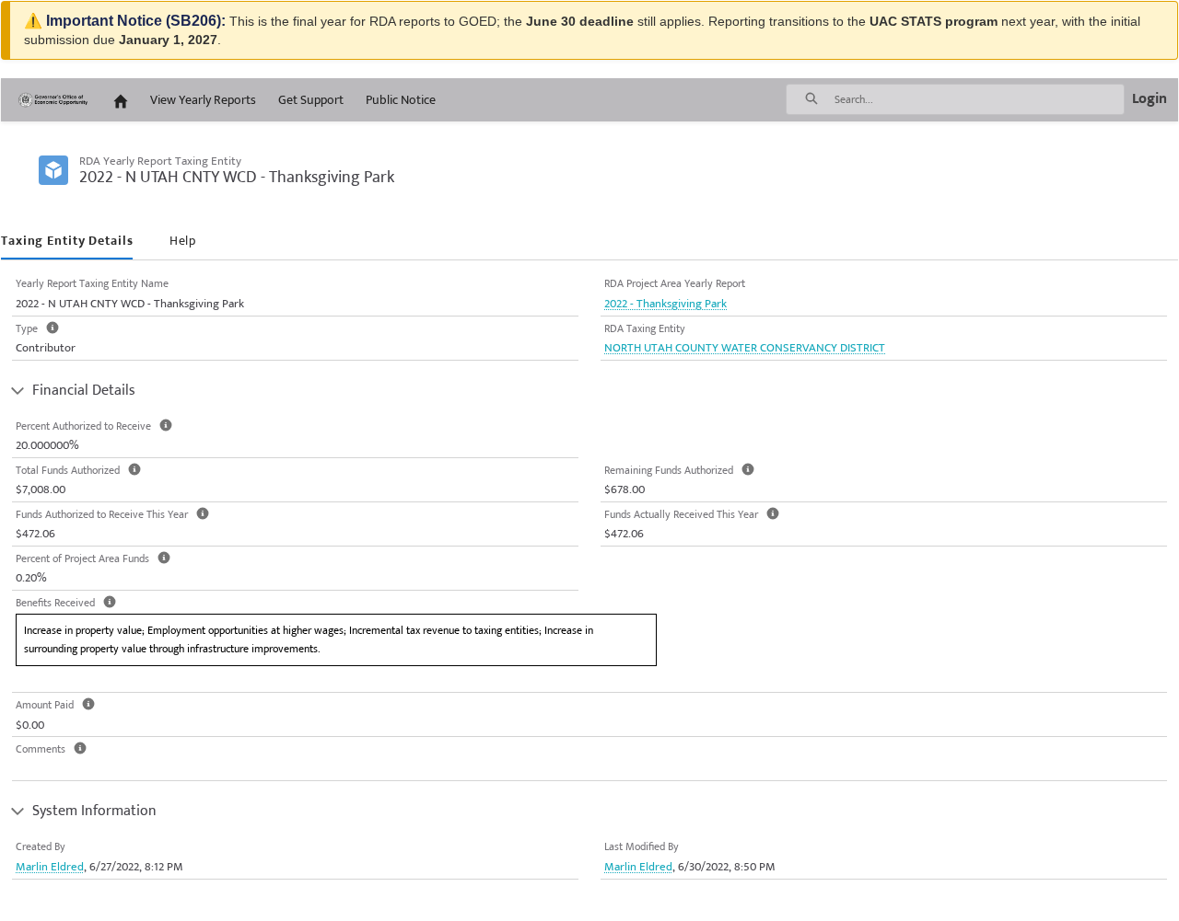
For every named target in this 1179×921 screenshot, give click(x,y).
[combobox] (979, 99)
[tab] (67, 241)
